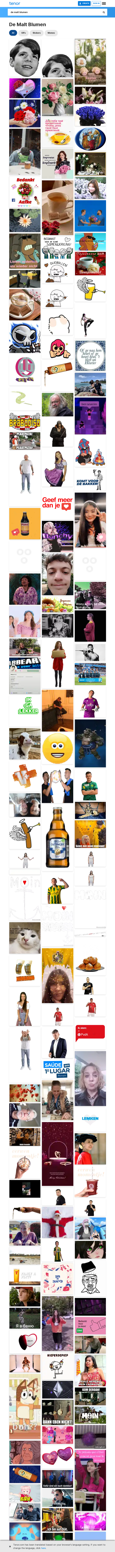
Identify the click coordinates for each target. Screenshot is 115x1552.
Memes (51, 33)
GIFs (23, 33)
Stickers (37, 33)
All (13, 33)
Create (85, 3)
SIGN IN (96, 3)
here (43, 1548)
